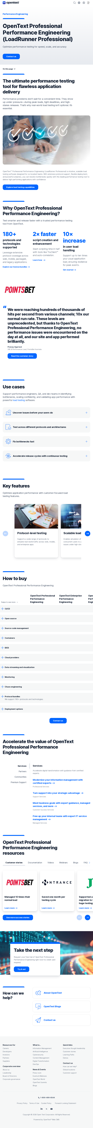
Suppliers (6, 1061)
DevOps (36, 1064)
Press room (37, 1073)
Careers (6, 1048)
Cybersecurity (38, 1055)
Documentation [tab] (35, 862)
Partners (6, 1058)
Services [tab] (22, 766)
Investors (6, 1055)
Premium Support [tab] (18, 782)
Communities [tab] (20, 777)
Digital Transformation (41, 1061)
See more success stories (17, 917)
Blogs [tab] (75, 862)
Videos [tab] (51, 862)
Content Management (41, 1058)
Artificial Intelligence (40, 1051)
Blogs (35, 1085)
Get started (68, 270)
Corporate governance (11, 1079)
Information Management (42, 1048)
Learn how (38, 260)
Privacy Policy (22, 1103)
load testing (19, 400)
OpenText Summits (40, 1082)
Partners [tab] (22, 771)
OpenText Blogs (52, 1006)
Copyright (26, 1115)
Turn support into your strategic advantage (56, 793)
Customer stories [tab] (13, 862)
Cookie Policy (46, 1103)
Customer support (70, 1073)
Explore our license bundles (15, 267)
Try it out (21, 969)
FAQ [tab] (85, 862)
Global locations (69, 1070)
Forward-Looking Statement (65, 1103)
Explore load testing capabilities (20, 187)
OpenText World (39, 1079)
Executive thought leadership (74, 1048)
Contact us (11, 56)
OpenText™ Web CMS (51, 1120)
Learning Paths (68, 1055)
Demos (65, 1058)
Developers (7, 1051)
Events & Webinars (40, 1076)
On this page (8, 69)
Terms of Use (34, 1103)
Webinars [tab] (63, 862)
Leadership (7, 1073)
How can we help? (70, 1066)
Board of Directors (10, 1076)
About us (6, 1070)
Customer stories (69, 1051)
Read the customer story (22, 356)
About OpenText (53, 992)
